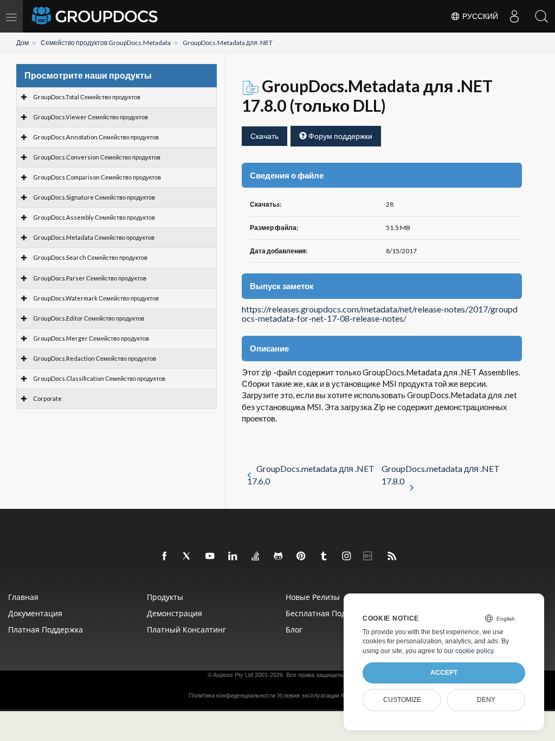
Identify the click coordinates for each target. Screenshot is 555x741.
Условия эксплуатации (308, 695)
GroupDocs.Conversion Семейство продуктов (96, 157)
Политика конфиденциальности (232, 695)
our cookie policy (468, 651)
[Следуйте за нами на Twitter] (187, 557)
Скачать (264, 135)
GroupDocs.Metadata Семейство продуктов (93, 237)
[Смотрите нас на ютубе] (210, 557)
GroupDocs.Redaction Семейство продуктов (94, 358)
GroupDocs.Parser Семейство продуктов (89, 278)
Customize (402, 700)
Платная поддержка (45, 629)
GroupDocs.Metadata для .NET (228, 43)
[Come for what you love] (324, 557)
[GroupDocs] (96, 16)
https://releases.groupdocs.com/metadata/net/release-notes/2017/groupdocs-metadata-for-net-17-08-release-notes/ (380, 314)
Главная (23, 597)
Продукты (165, 597)
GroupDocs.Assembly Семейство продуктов (94, 217)
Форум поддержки (339, 135)
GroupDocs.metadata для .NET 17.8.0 (441, 474)
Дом (22, 43)
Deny (486, 700)
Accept (443, 672)
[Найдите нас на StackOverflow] (256, 557)
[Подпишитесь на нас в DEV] (370, 557)
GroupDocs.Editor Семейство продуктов (88, 318)
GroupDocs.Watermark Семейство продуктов (96, 298)
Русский (479, 16)
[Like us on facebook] (165, 557)
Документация (35, 613)
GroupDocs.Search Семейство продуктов (90, 257)
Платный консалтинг (186, 629)
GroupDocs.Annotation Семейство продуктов (96, 136)
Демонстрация (174, 613)
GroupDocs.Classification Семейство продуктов (99, 378)
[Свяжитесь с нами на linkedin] (233, 557)
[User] (514, 16)
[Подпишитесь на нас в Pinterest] (301, 557)
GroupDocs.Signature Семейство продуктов (94, 197)
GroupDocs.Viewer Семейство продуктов (90, 116)
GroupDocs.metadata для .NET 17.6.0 (311, 474)
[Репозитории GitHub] (279, 557)
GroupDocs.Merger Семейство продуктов (91, 338)
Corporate (47, 398)
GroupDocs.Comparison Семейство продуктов (97, 177)
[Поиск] (541, 16)
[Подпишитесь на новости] (392, 557)
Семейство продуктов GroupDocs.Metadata (106, 43)
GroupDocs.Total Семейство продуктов (86, 96)
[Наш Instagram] (347, 557)
